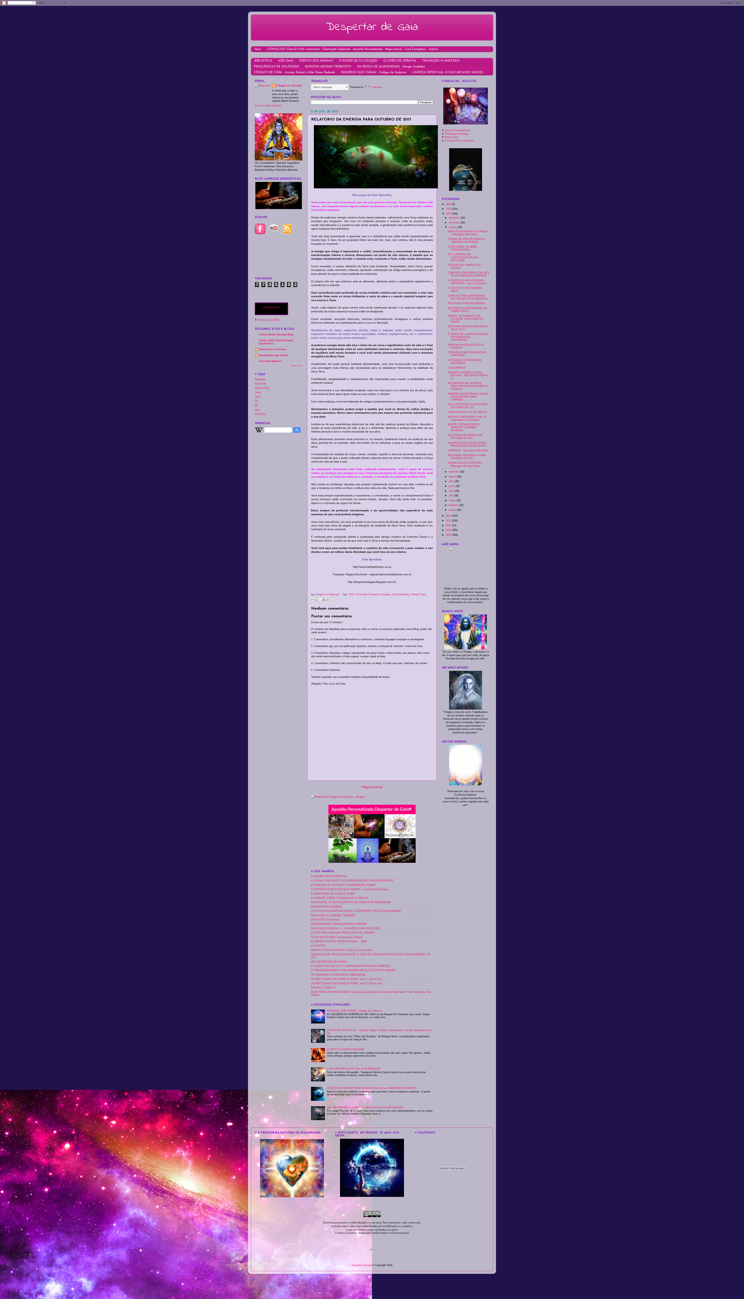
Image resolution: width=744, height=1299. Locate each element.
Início (258, 49)
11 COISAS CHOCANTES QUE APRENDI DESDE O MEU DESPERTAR (352, 880)
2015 (449, 520)
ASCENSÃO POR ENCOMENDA (466, 303)
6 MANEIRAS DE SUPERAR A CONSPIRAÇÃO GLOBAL (343, 885)
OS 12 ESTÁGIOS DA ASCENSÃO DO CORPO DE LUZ (468, 406)
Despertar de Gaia (372, 27)
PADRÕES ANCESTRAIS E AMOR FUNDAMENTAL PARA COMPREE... (467, 397)
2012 (449, 535)
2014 (449, 525)
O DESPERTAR (457, 368)
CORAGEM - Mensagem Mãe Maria (468, 450)
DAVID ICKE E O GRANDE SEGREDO (333, 915)
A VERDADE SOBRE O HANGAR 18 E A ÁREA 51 (340, 898)
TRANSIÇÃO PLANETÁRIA (441, 60)
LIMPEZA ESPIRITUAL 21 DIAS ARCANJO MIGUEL (448, 72)
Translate (377, 87)
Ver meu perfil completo (268, 105)
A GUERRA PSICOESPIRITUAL (329, 876)
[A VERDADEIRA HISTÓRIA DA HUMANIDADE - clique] (292, 1196)
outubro (453, 227)
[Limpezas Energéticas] (278, 208)
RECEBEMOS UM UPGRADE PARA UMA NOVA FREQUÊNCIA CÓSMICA (468, 386)
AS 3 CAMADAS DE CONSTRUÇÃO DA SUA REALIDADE (463, 257)
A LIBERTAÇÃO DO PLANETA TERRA (333, 893)
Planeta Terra (418, 594)
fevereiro (454, 505)
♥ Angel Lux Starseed (289, 85)
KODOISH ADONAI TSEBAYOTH (328, 66)
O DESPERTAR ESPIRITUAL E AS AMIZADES (354, 1068)
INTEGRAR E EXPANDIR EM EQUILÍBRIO (464, 361)
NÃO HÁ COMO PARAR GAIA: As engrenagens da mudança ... (467, 418)
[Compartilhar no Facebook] (324, 600)
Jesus (258, 392)
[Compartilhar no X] (320, 600)
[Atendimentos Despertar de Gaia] (465, 123)
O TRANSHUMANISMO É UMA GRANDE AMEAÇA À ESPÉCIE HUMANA (353, 970)
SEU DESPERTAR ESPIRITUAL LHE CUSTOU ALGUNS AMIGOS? (365, 1107)
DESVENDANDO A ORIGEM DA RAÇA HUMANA (339, 924)
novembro (455, 222)
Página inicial (372, 787)
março (452, 500)
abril (451, 495)
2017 (352, 594)
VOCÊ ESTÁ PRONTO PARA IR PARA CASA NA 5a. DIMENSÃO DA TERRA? (371, 1088)
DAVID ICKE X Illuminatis (325, 919)
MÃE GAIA (285, 60)
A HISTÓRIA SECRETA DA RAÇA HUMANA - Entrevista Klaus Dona (349, 889)
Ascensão (361, 594)
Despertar (374, 594)
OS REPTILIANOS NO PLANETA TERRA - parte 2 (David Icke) (346, 983)
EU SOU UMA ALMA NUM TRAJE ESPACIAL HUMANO (343, 932)
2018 (449, 209)
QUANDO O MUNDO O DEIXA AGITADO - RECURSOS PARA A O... (468, 375)
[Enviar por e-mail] (313, 600)
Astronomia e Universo (272, 349)
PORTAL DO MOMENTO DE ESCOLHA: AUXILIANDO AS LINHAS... (465, 319)
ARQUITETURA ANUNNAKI (326, 906)
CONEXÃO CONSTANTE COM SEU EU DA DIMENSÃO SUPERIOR (468, 274)
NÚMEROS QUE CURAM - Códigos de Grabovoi (373, 72)
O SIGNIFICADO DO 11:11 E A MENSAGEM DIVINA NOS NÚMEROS (350, 966)
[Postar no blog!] (317, 600)
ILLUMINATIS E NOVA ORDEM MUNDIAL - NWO (339, 941)
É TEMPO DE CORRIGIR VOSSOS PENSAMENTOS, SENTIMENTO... (468, 337)
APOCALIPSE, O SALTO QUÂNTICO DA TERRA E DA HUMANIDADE (351, 902)
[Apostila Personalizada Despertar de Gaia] (372, 862)
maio (452, 491)
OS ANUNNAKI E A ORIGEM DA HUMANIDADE (338, 974)
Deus (258, 396)
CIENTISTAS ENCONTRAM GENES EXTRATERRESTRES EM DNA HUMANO (356, 911)
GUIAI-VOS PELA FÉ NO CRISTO (467, 412)
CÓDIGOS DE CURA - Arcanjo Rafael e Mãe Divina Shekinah (294, 72)
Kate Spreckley (400, 594)
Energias (386, 594)
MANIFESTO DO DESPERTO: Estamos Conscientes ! (342, 950)
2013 (449, 530)
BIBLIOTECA (263, 60)
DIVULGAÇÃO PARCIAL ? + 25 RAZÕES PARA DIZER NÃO (345, 928)
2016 (449, 515)
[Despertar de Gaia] (372, 1196)
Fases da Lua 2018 (268, 320)
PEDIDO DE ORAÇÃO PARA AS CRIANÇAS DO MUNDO (466, 240)
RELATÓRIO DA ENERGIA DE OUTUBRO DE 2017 (465, 436)
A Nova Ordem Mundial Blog (276, 334)
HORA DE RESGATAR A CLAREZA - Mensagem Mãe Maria (468, 233)
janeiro (453, 510)
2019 (449, 204)
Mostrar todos (296, 365)
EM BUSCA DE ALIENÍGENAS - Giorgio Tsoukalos (391, 66)
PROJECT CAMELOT (323, 987)
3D (256, 405)
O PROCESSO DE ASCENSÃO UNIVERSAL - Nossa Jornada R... (468, 282)
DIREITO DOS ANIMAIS (316, 60)
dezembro (455, 217)
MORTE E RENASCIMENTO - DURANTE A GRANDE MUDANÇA (465, 427)
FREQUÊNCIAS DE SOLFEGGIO (276, 66)
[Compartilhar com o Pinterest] (328, 600)
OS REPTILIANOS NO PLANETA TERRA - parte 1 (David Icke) (346, 979)
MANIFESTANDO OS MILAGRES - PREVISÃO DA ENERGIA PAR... (468, 444)
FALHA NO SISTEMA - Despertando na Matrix (337, 937)
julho (452, 481)
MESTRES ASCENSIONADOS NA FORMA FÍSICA (467, 310)
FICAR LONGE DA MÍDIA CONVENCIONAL (462, 248)
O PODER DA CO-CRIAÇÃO (358, 60)
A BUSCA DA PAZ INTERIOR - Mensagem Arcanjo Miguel (465, 464)
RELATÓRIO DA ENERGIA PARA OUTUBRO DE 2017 (467, 457)
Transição (260, 414)
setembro (454, 471)
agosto (453, 476)
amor (257, 409)
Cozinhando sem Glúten (273, 355)
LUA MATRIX (318, 945)
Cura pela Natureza (270, 361)
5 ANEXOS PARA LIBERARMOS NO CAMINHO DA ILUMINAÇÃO (467, 297)
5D (256, 401)
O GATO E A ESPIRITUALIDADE (346, 1049)
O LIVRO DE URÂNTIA (399, 60)
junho (452, 486)
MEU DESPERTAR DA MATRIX (329, 961)
